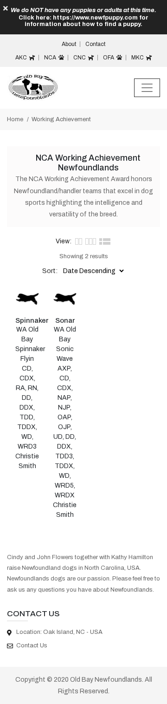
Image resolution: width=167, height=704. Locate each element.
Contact (95, 44)
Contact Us (31, 645)
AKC (21, 57)
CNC (80, 57)
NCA (51, 57)
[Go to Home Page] (32, 87)
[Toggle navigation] (147, 87)
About (69, 44)
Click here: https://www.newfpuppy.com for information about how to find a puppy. (83, 20)
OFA (109, 57)
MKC (138, 57)
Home (15, 119)
